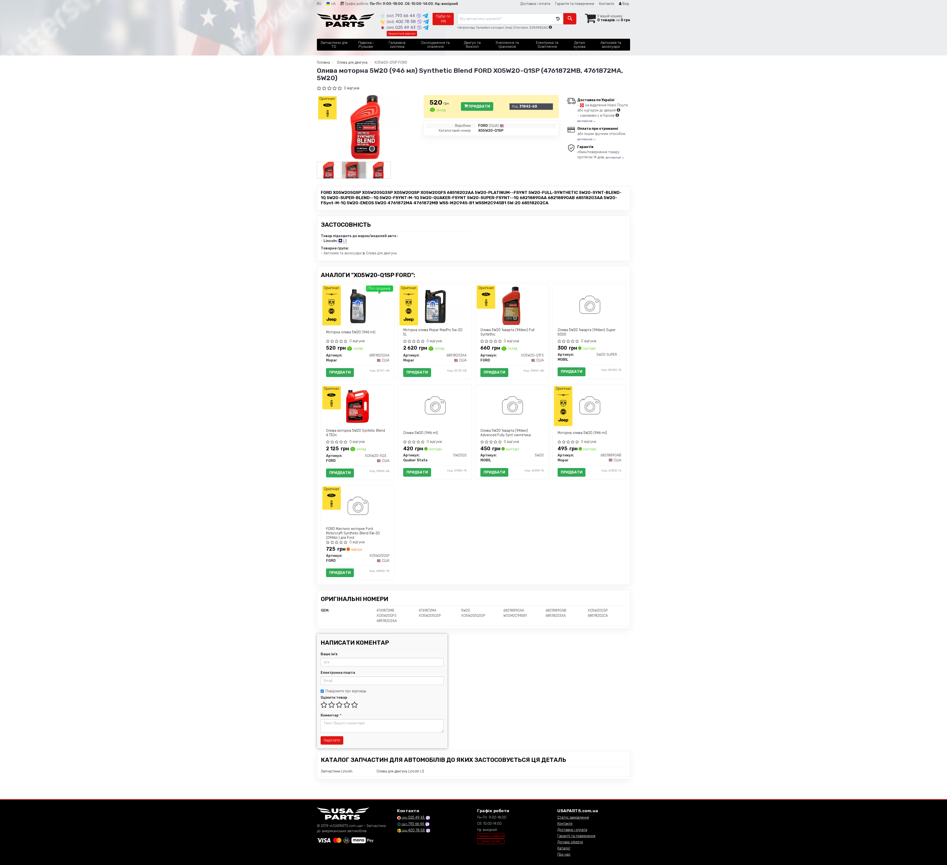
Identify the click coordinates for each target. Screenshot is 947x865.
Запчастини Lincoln (336, 771)
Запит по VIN (491, 841)
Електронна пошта (338, 673)
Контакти (606, 4)
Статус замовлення (573, 817)
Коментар (331, 715)
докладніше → (586, 121)
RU (319, 4)
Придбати (479, 106)
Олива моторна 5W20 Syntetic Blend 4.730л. (355, 433)
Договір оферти (570, 842)
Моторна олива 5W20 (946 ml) (350, 332)
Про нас (563, 854)
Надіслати (332, 740)
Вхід (625, 4)
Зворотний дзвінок (402, 33)
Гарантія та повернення (574, 4)
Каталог (563, 848)
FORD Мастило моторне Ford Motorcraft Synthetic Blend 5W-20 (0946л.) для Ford (353, 533)
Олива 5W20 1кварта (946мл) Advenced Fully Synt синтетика (505, 433)
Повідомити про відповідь (346, 691)
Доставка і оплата (535, 4)
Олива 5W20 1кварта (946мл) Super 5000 (587, 332)
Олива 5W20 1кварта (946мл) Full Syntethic (507, 332)
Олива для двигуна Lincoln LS (400, 771)
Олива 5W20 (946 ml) (420, 433)
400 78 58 (402, 21)
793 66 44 (401, 15)
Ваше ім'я (329, 654)
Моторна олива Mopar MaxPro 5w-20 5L (432, 332)
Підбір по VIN (443, 18)
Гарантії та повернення (576, 836)
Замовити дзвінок (491, 836)
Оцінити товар (334, 698)
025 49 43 (402, 27)
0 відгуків (351, 88)
